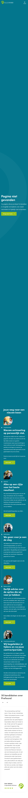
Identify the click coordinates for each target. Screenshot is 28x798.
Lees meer (8, 462)
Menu (24, 3)
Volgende (7, 702)
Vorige (3, 702)
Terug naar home (7, 214)
